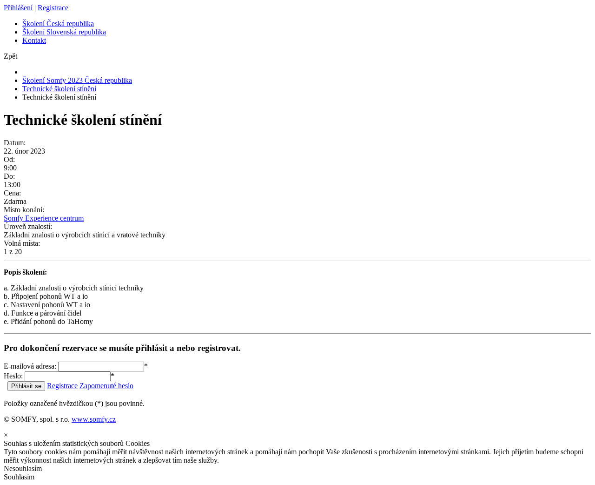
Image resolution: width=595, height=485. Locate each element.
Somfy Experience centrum (44, 218)
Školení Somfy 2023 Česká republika (77, 80)
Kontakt (34, 40)
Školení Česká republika (58, 23)
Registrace (53, 8)
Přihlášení (18, 8)
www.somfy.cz (94, 419)
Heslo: (13, 376)
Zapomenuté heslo (106, 386)
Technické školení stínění (59, 89)
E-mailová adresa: (30, 366)
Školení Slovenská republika (64, 32)
